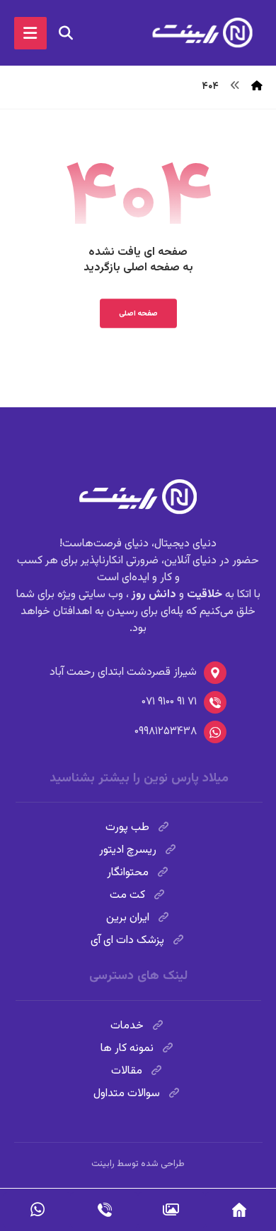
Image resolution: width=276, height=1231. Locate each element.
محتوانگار (128, 873)
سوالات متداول (126, 1094)
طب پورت (127, 827)
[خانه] (238, 1209)
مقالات (126, 1071)
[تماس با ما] (104, 1209)
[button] (30, 33)
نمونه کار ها (127, 1048)
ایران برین (127, 918)
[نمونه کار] (171, 1209)
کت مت (127, 895)
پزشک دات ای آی (127, 940)
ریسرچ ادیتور (127, 850)
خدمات (127, 1026)
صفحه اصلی (138, 313)
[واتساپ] (37, 1209)
